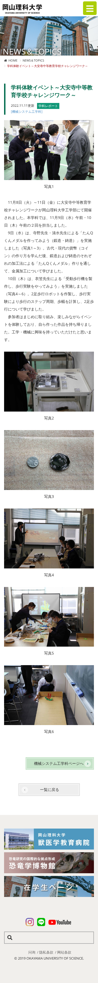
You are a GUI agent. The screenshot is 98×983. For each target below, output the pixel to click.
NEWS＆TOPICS (33, 60)
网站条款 (64, 952)
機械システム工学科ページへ (59, 763)
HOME (12, 60)
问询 (31, 952)
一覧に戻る (49, 789)
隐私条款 (46, 952)
